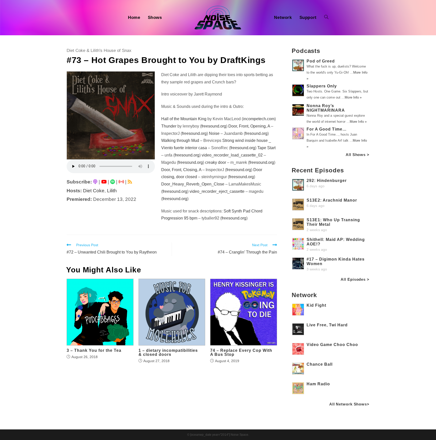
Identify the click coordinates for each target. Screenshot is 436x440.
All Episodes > (355, 279)
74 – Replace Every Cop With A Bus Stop (241, 353)
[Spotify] (112, 181)
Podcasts (306, 50)
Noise (214, 133)
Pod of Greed (321, 61)
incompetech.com (259, 119)
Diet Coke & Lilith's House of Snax (99, 50)
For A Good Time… (327, 129)
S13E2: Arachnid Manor (332, 200)
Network (304, 295)
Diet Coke (93, 190)
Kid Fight (316, 305)
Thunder (168, 126)
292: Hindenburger (327, 180)
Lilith (112, 190)
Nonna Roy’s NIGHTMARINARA (326, 108)
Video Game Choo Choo (332, 344)
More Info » (353, 97)
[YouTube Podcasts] (103, 181)
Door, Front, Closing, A (181, 170)
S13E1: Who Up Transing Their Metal (333, 222)
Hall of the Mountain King (183, 119)
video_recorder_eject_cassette (216, 191)
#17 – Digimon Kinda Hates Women (336, 261)
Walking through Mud (180, 140)
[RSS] (130, 181)
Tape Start (266, 148)
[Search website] (326, 17)
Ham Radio (318, 384)
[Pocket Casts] (121, 181)
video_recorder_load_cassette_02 (232, 155)
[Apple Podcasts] (95, 181)
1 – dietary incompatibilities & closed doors (168, 353)
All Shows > (357, 154)
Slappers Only (322, 86)
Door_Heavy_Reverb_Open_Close (192, 184)
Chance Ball (320, 364)
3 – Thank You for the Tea (94, 351)
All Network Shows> (349, 404)
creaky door (215, 162)
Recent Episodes (318, 170)
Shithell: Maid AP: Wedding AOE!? (336, 241)
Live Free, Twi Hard (327, 325)
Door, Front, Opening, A (249, 126)
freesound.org (213, 126)
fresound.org (256, 133)
